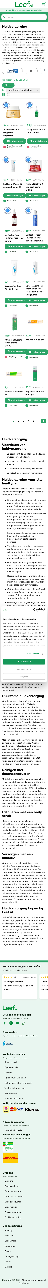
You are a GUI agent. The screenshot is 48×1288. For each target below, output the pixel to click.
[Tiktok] (24, 1024)
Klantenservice (12, 1062)
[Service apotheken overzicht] (9, 1043)
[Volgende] (43, 421)
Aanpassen (22, 669)
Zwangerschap (11, 1256)
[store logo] (24, 4)
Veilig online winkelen (15, 1077)
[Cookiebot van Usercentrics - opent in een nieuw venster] (34, 610)
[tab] (7, 85)
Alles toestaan (24, 661)
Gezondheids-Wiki (13, 1130)
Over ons (9, 1180)
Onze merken (11, 1206)
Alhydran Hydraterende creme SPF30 (14, 342)
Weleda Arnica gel (34, 339)
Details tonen (33, 654)
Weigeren (24, 676)
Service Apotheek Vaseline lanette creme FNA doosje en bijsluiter (34, 290)
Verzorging (10, 1246)
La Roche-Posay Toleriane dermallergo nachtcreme (34, 237)
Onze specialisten (13, 1201)
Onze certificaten (13, 1191)
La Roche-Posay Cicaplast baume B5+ (13, 186)
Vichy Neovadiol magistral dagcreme (11, 132)
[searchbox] (24, 17)
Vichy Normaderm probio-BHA (36, 131)
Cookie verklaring (13, 1217)
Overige (8, 1266)
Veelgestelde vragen (15, 1088)
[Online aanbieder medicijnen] (9, 1151)
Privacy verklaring (13, 1212)
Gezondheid (10, 1240)
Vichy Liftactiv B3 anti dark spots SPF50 (34, 186)
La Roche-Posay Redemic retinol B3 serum (14, 238)
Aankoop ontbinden (14, 1098)
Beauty (8, 1251)
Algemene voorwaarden (33, 1280)
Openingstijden (12, 1067)
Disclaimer (24, 1283)
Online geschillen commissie (18, 1083)
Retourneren (11, 1093)
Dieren (8, 1261)
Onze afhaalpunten (14, 1196)
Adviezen (9, 1235)
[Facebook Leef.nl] (6, 1024)
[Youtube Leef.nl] (18, 1024)
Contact (8, 1072)
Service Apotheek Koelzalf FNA (13, 287)
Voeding (8, 1230)
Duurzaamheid (11, 1186)
